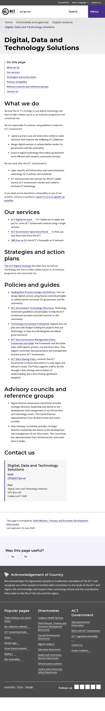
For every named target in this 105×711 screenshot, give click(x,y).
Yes (12, 556)
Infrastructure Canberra (50, 663)
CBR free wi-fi (18, 240)
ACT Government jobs (15, 632)
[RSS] (98, 687)
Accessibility (63, 3)
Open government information (81, 623)
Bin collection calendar (15, 626)
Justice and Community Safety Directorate (50, 670)
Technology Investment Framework (30, 323)
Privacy (20, 687)
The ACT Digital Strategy (18, 265)
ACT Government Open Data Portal (29, 231)
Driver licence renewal (15, 648)
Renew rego (10, 642)
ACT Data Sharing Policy (23, 359)
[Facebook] (76, 687)
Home (8, 22)
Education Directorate (49, 649)
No (25, 556)
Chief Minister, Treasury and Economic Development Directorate (52, 626)
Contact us (96, 3)
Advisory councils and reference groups (28, 86)
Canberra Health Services (50, 617)
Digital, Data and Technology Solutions (30, 27)
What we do (13, 67)
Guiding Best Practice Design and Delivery (33, 292)
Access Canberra (80, 650)
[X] (87, 687)
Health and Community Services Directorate (50, 656)
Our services (13, 72)
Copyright (29, 687)
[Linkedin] (93, 687)
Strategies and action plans (21, 77)
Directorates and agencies (32, 22)
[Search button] (83, 11)
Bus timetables (12, 659)
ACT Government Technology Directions (32, 308)
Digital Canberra (62, 22)
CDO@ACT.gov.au (17, 478)
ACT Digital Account (21, 219)
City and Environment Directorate (49, 637)
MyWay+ (8, 653)
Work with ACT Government (86, 630)
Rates (7, 637)
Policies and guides (17, 81)
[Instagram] (82, 687)
